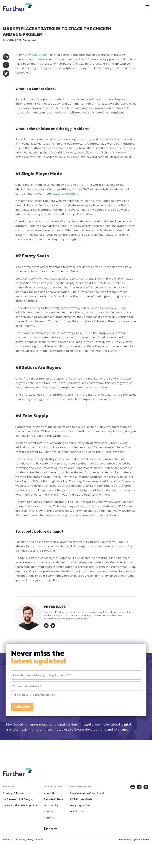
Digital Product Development (20, 805)
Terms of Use (10, 839)
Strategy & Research (15, 793)
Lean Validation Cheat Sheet (87, 793)
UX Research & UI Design (17, 799)
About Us (49, 793)
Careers (48, 811)
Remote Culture (53, 799)
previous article (35, 54)
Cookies (39, 839)
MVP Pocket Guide (81, 799)
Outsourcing (51, 805)
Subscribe (22, 706)
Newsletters (77, 811)
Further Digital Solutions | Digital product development (17, 7)
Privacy (26, 839)
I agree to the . (34, 694)
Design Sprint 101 (80, 805)
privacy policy (44, 694)
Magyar (53, 828)
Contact (49, 818)
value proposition (65, 193)
